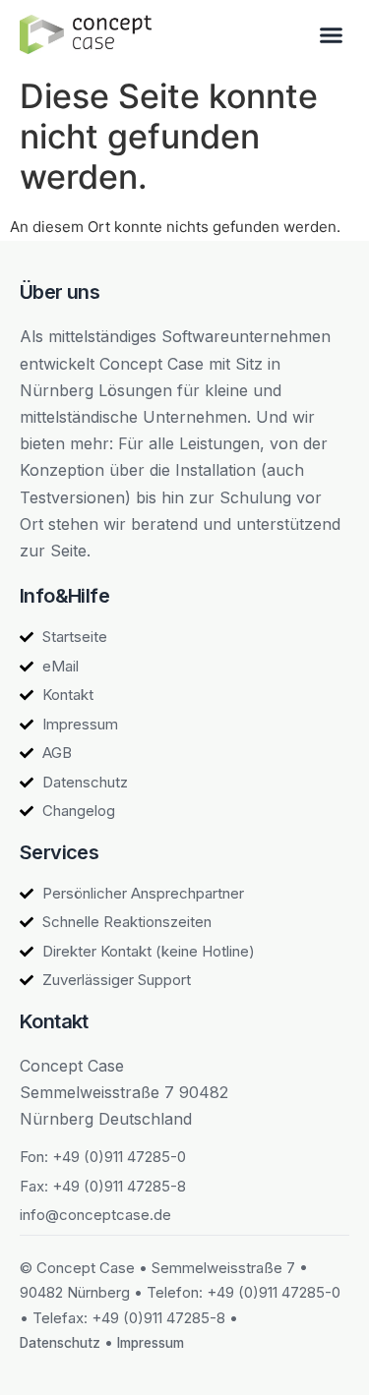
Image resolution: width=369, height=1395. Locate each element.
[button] (331, 34)
